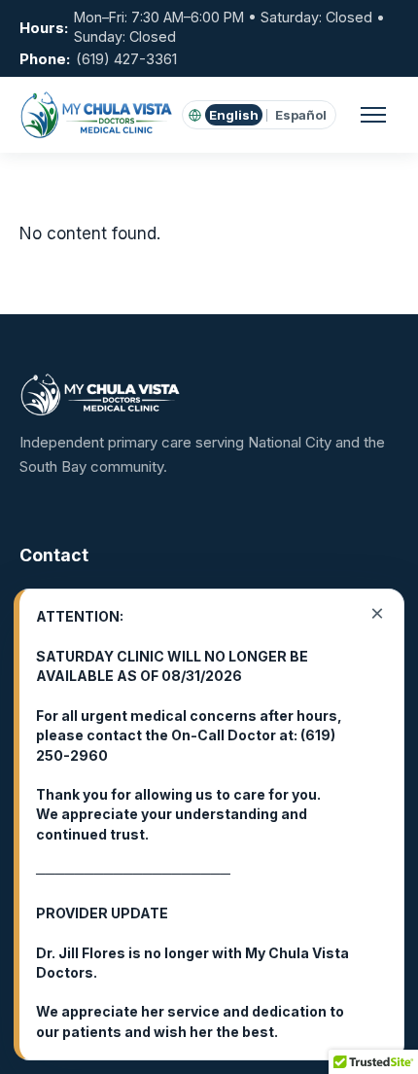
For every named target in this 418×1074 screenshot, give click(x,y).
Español (301, 115)
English (234, 115)
